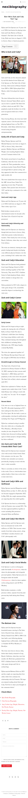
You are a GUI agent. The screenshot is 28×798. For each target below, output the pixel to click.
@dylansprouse (6, 580)
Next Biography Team (9, 21)
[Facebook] (3, 721)
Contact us (6, 793)
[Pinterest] (8, 721)
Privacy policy (17, 793)
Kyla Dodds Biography (8, 697)
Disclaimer (11, 793)
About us (24, 791)
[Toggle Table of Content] (15, 46)
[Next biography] (14, 7)
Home (2, 12)
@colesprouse (16, 569)
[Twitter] (5, 721)
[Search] (20, 1)
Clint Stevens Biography (9, 701)
